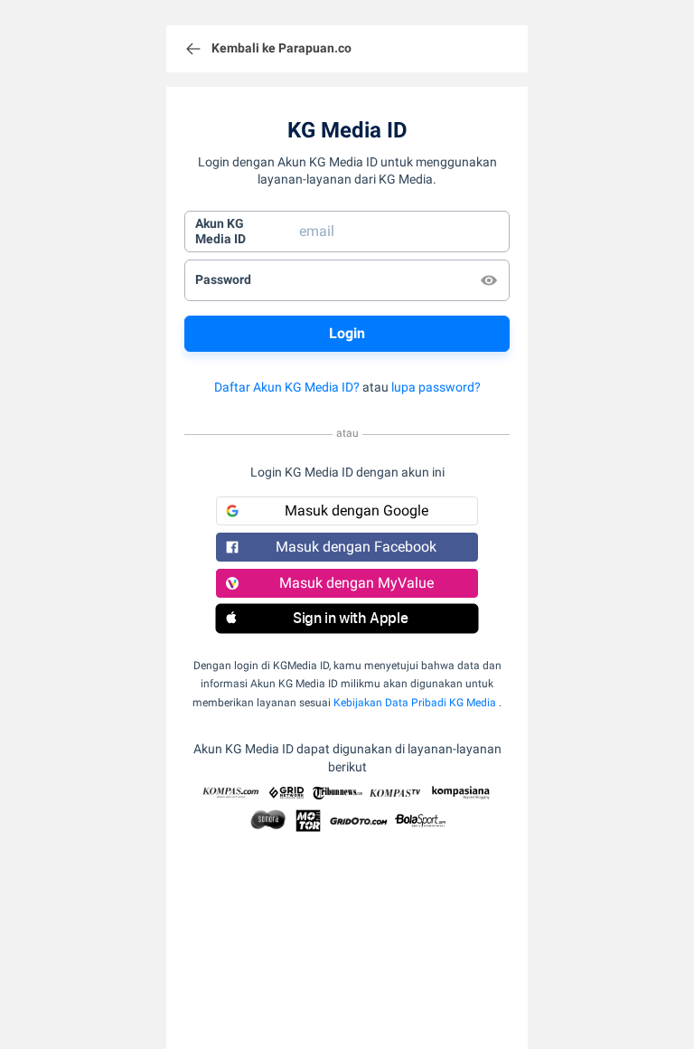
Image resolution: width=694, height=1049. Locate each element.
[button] (347, 618)
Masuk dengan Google (356, 510)
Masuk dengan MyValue (356, 582)
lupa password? (436, 387)
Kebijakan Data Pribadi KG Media (414, 702)
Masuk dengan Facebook (356, 546)
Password (223, 279)
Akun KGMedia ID (220, 231)
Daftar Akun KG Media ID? (287, 387)
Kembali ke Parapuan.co (281, 48)
